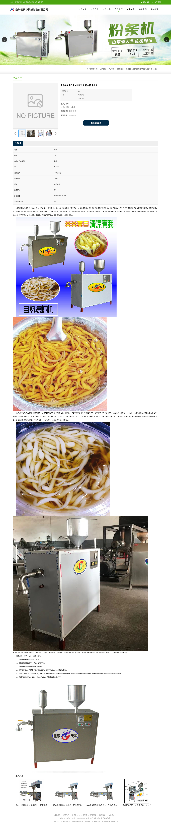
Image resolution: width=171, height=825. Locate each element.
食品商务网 (106, 821)
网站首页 (146, 2)
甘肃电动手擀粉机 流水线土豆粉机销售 (66, 805)
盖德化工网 (114, 821)
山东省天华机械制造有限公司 (61, 821)
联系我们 (143, 9)
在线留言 (155, 9)
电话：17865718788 (78, 818)
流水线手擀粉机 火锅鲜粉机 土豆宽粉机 (31, 805)
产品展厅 (119, 9)
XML (92, 821)
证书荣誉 (131, 9)
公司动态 (107, 9)
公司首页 (82, 9)
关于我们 (158, 2)
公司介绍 (95, 9)
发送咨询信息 (96, 123)
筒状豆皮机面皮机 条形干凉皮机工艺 (136, 805)
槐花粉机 (120, 69)
